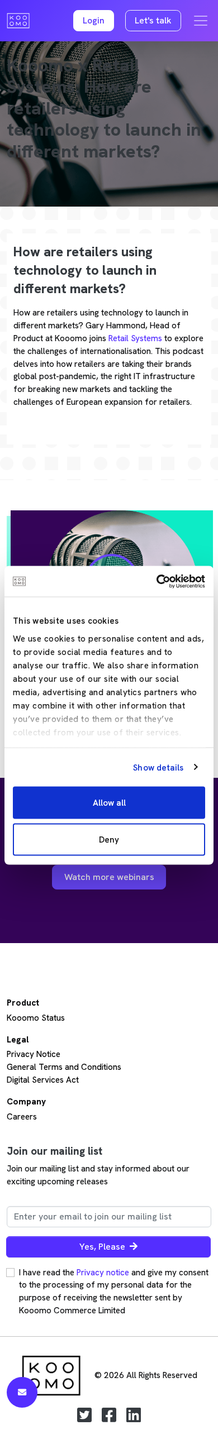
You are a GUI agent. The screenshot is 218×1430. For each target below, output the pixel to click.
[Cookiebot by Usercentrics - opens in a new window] (156, 581)
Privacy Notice (33, 1054)
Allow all (109, 803)
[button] (93, 21)
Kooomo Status (36, 1018)
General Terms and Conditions (64, 1067)
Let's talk (153, 20)
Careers (22, 1116)
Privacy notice (103, 1272)
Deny (109, 839)
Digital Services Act (43, 1079)
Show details (158, 767)
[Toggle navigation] (201, 20)
